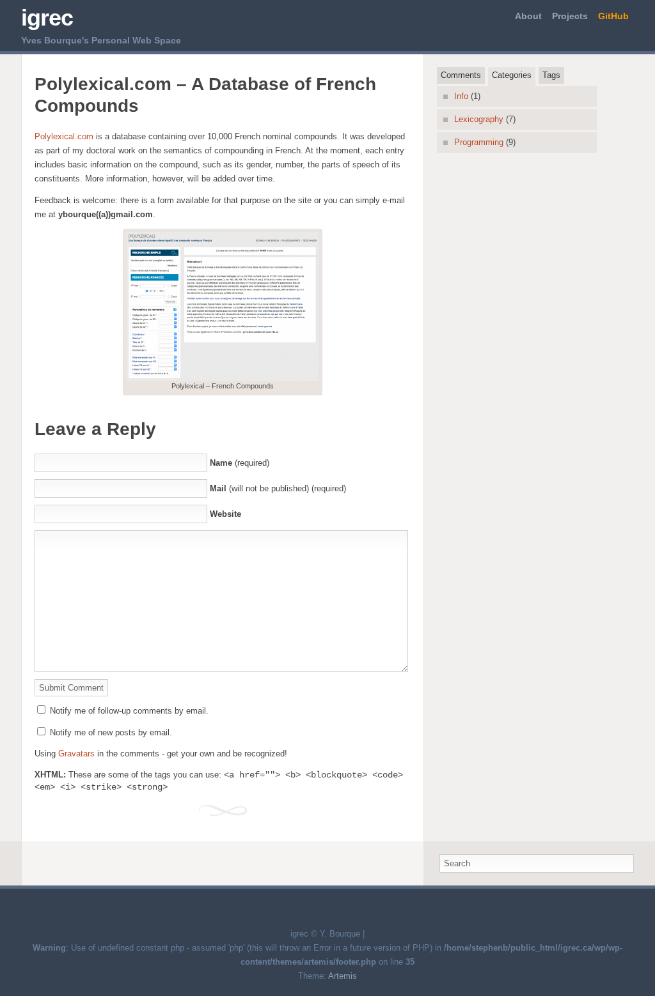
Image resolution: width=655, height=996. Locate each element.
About (528, 16)
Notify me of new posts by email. (111, 732)
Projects (570, 16)
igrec (47, 17)
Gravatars (76, 753)
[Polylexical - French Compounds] (223, 378)
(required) (239, 463)
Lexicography (478, 119)
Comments (461, 75)
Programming (478, 142)
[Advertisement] (517, 261)
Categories (512, 75)
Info (461, 96)
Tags (551, 75)
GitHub (613, 16)
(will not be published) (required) (278, 488)
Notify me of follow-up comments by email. (129, 711)
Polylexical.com (64, 136)
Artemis (342, 976)
